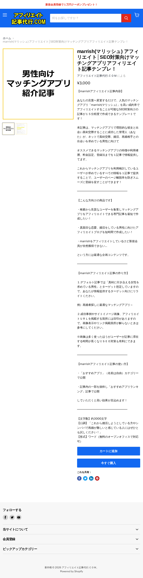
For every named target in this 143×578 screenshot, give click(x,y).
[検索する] (126, 18)
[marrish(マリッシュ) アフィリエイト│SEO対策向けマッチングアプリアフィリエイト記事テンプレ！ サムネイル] (8, 129)
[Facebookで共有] (79, 478)
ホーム (7, 38)
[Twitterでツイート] (85, 478)
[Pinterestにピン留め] (97, 478)
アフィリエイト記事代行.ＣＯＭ (97, 75)
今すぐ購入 (108, 463)
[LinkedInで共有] (91, 478)
